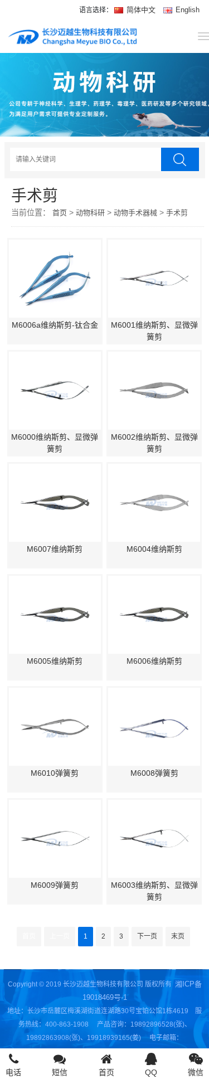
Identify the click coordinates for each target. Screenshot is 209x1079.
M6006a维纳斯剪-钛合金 (55, 324)
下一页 (147, 936)
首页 (59, 212)
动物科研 (90, 212)
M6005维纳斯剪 (54, 661)
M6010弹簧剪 (55, 773)
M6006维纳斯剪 (154, 661)
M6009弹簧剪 (55, 885)
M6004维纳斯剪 (154, 549)
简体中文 (141, 10)
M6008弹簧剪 (154, 773)
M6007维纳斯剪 (54, 549)
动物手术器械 (135, 212)
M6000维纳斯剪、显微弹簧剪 (54, 442)
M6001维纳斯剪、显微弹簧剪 (154, 330)
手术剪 (177, 212)
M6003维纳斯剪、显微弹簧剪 (154, 891)
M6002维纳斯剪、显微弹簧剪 (154, 442)
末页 (177, 936)
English (186, 10)
